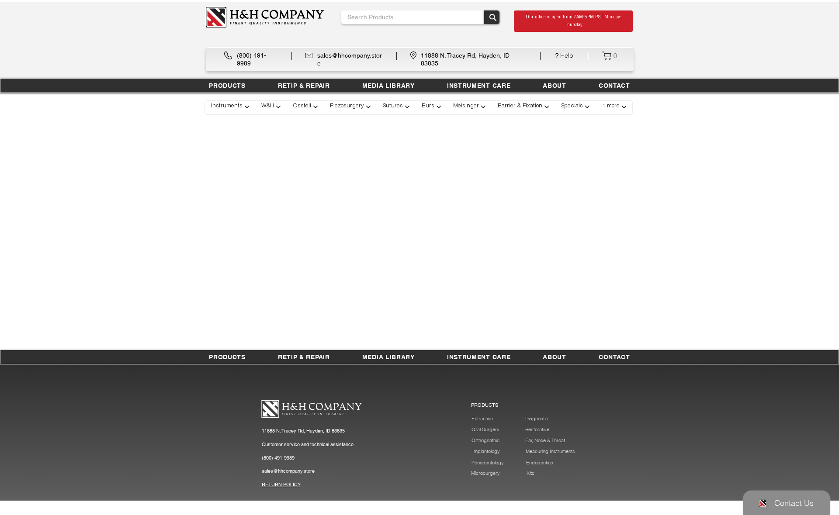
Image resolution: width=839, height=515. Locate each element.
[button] (304, 86)
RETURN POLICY (281, 484)
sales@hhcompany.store (288, 471)
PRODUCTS (484, 405)
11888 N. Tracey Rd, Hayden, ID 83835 (303, 431)
